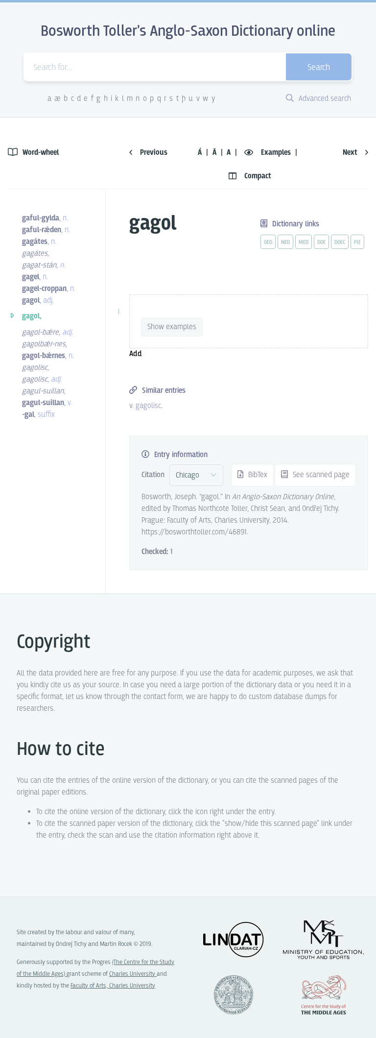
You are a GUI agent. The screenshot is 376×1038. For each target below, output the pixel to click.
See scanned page (320, 475)
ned (285, 242)
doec (339, 242)
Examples (276, 152)
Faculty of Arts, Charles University (112, 986)
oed (268, 242)
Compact (256, 176)
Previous (152, 152)
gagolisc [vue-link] (148, 406)
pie (357, 242)
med (303, 242)
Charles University (133, 974)
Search (318, 67)
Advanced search (324, 99)
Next (351, 152)
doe (321, 242)
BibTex (256, 475)
